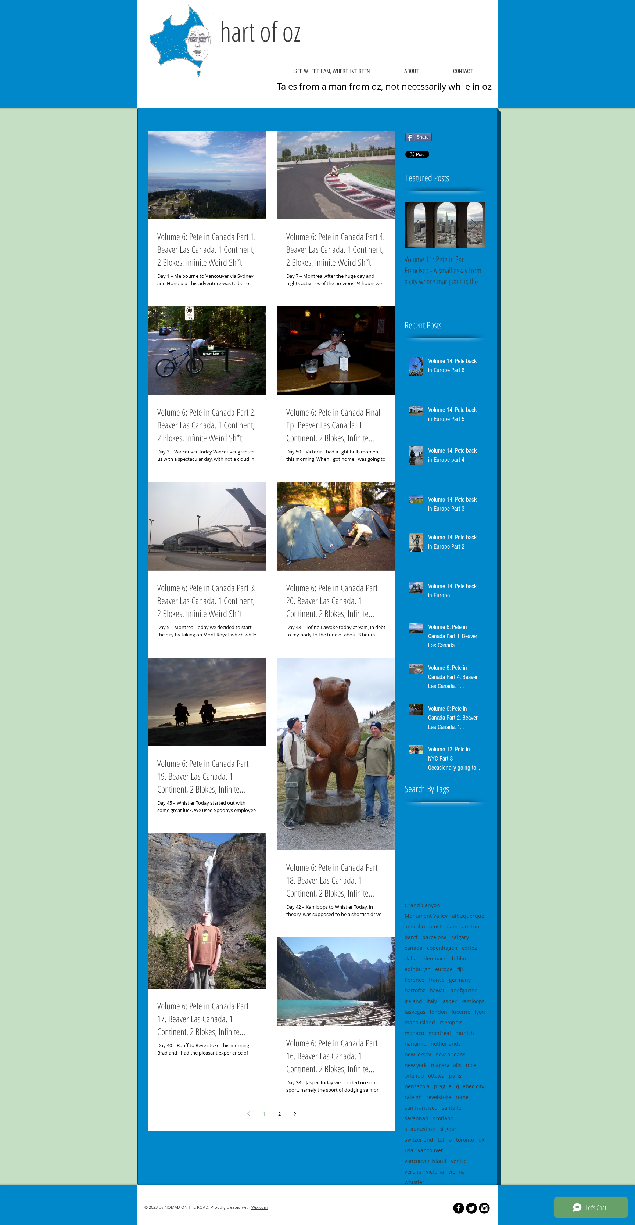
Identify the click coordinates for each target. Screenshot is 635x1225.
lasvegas (415, 1012)
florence (414, 980)
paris (455, 1076)
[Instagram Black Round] (484, 1208)
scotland (443, 1118)
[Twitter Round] (471, 1208)
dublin (458, 958)
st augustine (420, 1129)
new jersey (418, 1054)
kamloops (473, 1001)
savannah (416, 1118)
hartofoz (415, 990)
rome (462, 1097)
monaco (414, 1033)
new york (416, 1065)
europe (444, 969)
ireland (413, 1001)
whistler (414, 1182)
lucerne (461, 1012)
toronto (465, 1139)
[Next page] (294, 1113)
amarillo (415, 926)
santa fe (452, 1107)
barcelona (434, 937)
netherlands (446, 1044)
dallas (412, 958)
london (438, 1012)
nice (471, 1065)
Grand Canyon (422, 905)
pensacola (417, 1086)
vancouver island (425, 1161)
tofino (445, 1139)
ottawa (436, 1076)
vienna (456, 1171)
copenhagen (442, 948)
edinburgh (418, 969)
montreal (439, 1033)
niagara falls (446, 1065)
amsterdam (443, 926)
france (437, 980)
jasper (449, 1001)
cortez (469, 948)
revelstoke (438, 1097)
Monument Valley (426, 916)
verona (413, 1171)
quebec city (470, 1086)
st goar (448, 1129)
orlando (414, 1076)
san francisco (421, 1107)
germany (460, 980)
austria (470, 926)
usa (409, 1150)
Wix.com (259, 1207)
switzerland (419, 1139)
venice (459, 1161)
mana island (420, 1022)
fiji (460, 969)
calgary (460, 937)
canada (414, 948)
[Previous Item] (416, 225)
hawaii (438, 990)
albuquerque (468, 916)
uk (481, 1139)
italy (432, 1001)
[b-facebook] (458, 1208)
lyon (480, 1012)
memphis (451, 1022)
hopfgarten (464, 990)
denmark (435, 958)
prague (443, 1086)
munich (464, 1033)
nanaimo (415, 1044)
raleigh (413, 1097)
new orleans (450, 1054)
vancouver (430, 1150)
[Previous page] (248, 1113)
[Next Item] (473, 225)
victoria (435, 1171)
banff (411, 937)
